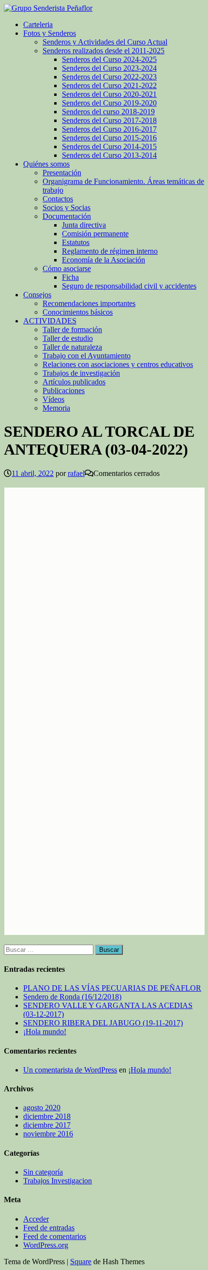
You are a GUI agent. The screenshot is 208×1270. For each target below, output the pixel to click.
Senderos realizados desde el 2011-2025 (103, 50)
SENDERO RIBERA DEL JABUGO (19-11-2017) (103, 1023)
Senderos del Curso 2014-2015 (109, 146)
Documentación (67, 216)
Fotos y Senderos (49, 33)
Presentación (62, 172)
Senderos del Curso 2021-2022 (109, 85)
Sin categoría (43, 1172)
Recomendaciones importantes (89, 303)
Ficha (70, 277)
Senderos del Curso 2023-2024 (109, 68)
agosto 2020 (41, 1107)
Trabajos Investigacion (57, 1181)
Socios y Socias (66, 207)
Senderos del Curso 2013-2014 (109, 155)
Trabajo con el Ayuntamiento (87, 356)
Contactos (58, 199)
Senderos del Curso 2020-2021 (109, 94)
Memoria (56, 408)
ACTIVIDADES (49, 321)
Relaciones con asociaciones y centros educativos (118, 364)
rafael (76, 473)
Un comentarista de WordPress (70, 1070)
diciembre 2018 (47, 1116)
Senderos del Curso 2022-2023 (109, 77)
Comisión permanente (95, 234)
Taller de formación (72, 329)
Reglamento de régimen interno (110, 251)
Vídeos (53, 399)
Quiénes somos (46, 164)
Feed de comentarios (54, 1236)
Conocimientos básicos (78, 312)
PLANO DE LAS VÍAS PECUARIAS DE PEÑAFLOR (112, 988)
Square (80, 1261)
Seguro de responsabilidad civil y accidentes (129, 286)
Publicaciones (64, 390)
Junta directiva (84, 225)
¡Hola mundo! (44, 1031)
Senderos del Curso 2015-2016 (109, 138)
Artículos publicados (74, 382)
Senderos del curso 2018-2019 (108, 111)
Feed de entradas (48, 1228)
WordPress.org (45, 1245)
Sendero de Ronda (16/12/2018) (72, 997)
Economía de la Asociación (103, 260)
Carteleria (38, 24)
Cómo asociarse (67, 268)
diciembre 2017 (47, 1125)
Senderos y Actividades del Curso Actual (105, 42)
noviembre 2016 (48, 1134)
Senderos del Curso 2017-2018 (109, 120)
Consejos (37, 295)
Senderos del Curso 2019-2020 (109, 103)
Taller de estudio (68, 338)
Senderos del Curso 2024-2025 (109, 59)
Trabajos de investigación (81, 373)
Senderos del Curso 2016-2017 (109, 129)
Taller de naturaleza (72, 347)
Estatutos (75, 242)
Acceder (36, 1219)
